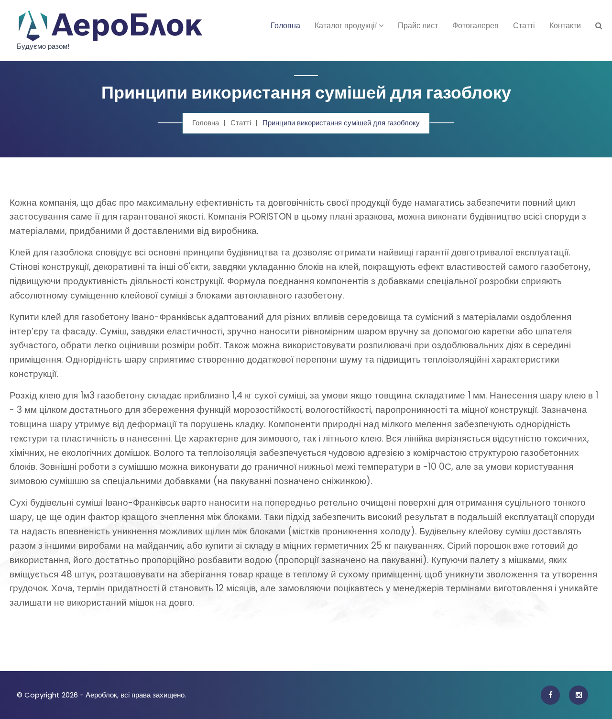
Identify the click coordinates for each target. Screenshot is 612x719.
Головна (285, 25)
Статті (524, 25)
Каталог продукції (347, 25)
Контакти (565, 25)
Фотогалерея (475, 25)
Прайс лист (418, 25)
